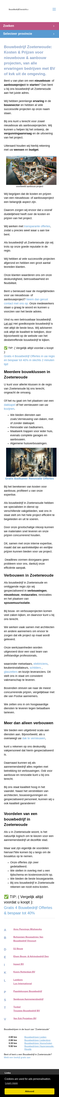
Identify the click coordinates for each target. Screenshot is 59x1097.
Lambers (18, 980)
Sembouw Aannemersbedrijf (28, 999)
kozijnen (9, 408)
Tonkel (17, 1007)
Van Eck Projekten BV (24, 1018)
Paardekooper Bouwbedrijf (27, 991)
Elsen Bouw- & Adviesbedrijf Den (31, 956)
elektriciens (41, 663)
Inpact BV (18, 964)
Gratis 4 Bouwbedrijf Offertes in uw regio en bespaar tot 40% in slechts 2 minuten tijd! (30, 360)
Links (8, 1073)
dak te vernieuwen (33, 738)
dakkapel (9, 404)
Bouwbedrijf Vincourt (24, 941)
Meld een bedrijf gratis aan (17, 1057)
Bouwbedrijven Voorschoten (38, 1043)
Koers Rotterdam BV (24, 972)
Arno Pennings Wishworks (27, 929)
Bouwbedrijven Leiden (35, 1037)
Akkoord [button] (29, 1091)
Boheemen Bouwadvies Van (28, 937)
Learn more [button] (11, 1083)
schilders (35, 667)
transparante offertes (37, 226)
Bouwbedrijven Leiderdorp (37, 1040)
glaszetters (11, 671)
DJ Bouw (18, 948)
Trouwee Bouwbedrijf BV (26, 1011)
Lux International (22, 983)
